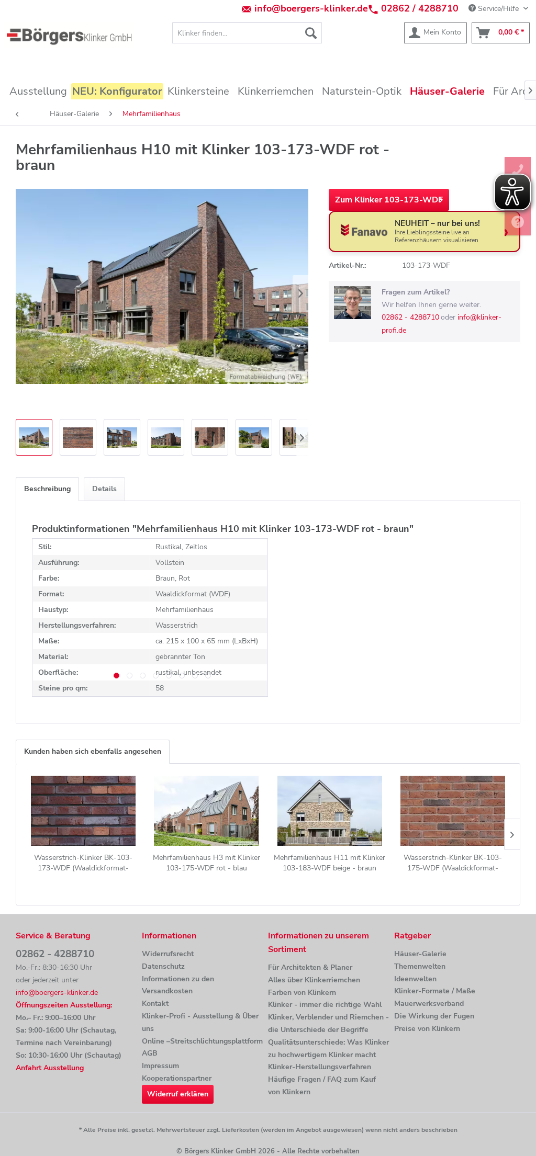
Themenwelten (419, 966)
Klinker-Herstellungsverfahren (319, 1067)
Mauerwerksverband (429, 1003)
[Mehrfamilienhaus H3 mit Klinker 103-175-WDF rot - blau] (206, 810)
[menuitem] (247, 32)
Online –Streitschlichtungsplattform (202, 1041)
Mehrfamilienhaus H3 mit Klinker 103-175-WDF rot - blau (206, 863)
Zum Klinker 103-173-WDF (389, 200)
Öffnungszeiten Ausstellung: (64, 1005)
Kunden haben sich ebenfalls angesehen (92, 751)
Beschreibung (47, 489)
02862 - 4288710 (410, 317)
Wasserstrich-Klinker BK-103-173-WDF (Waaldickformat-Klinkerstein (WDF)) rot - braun (83, 863)
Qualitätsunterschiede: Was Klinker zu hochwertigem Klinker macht (328, 1048)
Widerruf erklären (177, 1094)
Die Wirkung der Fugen (434, 1016)
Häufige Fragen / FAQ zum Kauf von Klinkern (322, 1085)
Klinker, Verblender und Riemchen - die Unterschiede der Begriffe (328, 1023)
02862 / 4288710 (420, 8)
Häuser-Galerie (420, 954)
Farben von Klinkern (302, 993)
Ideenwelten (415, 979)
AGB (150, 1053)
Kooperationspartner (176, 1078)
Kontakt (155, 1003)
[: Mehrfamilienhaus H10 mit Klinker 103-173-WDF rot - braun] (34, 437)
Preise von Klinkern (427, 1029)
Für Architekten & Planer (310, 967)
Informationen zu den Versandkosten (178, 985)
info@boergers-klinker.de (311, 8)
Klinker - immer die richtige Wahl (325, 1005)
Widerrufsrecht (168, 954)
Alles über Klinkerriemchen (314, 980)
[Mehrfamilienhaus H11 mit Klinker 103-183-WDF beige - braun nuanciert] (329, 810)
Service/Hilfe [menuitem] (498, 9)
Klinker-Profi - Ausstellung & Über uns (200, 1022)
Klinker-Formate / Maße (434, 991)
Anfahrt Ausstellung (50, 1068)
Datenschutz (163, 966)
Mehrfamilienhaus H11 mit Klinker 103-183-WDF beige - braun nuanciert (329, 863)
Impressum (160, 1066)
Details (104, 489)
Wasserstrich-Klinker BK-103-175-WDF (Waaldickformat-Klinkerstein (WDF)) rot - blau (453, 863)
